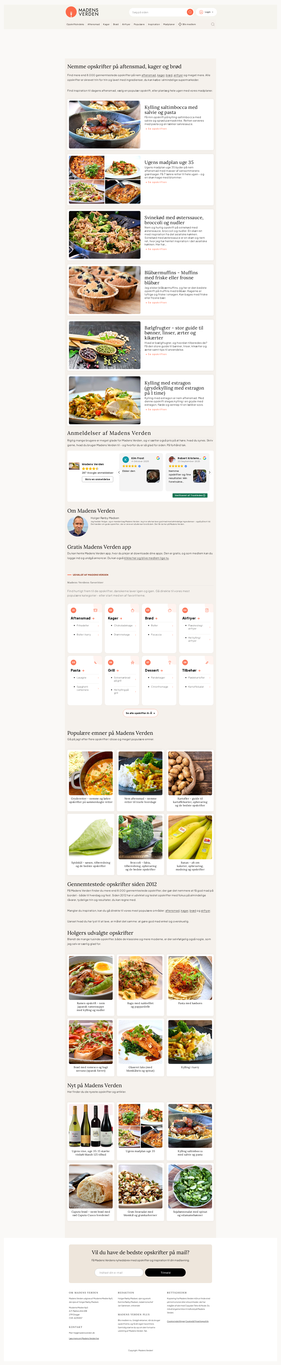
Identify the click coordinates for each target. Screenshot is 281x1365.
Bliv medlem (189, 24)
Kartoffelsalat (196, 686)
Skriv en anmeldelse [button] (97, 479)
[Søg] (213, 24)
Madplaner (169, 24)
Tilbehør (191, 670)
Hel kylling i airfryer (194, 639)
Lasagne (82, 677)
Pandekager (158, 677)
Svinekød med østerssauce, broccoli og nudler (174, 220)
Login (208, 12)
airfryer (178, 75)
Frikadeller (83, 625)
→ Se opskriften (156, 128)
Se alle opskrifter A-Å (140, 713)
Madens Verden (82, 12)
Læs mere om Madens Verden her (84, 1338)
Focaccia (156, 634)
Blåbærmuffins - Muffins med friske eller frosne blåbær (171, 278)
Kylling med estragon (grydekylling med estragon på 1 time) (174, 388)
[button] (209, 472)
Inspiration (154, 24)
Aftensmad (94, 24)
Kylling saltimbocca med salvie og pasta (171, 110)
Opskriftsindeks (75, 24)
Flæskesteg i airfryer (195, 627)
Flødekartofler (196, 677)
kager (161, 75)
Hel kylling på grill (121, 691)
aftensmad (149, 75)
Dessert (154, 670)
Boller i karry (84, 634)
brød (169, 75)
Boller (154, 625)
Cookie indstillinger (176, 1321)
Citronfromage (159, 686)
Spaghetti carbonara (83, 688)
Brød (116, 24)
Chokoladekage (123, 625)
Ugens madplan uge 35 (169, 162)
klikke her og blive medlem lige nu (146, 558)
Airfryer (126, 24)
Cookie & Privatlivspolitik (197, 1321)
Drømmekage (122, 634)
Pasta (78, 670)
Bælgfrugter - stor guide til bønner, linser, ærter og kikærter (174, 333)
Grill (113, 670)
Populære (139, 24)
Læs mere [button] (175, 486)
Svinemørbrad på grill (122, 679)
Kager (106, 24)
